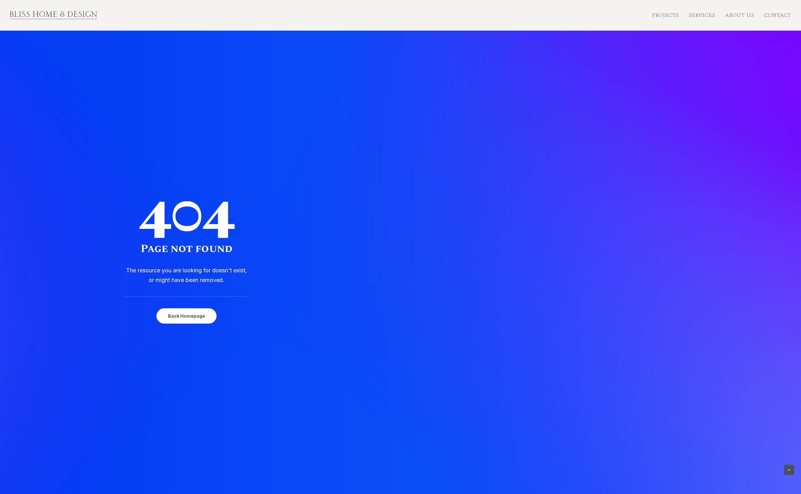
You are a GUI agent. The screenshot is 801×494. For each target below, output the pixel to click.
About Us (739, 15)
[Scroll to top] (789, 469)
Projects (665, 15)
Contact (777, 15)
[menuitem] (667, 15)
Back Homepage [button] (186, 316)
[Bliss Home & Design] (53, 15)
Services (702, 15)
